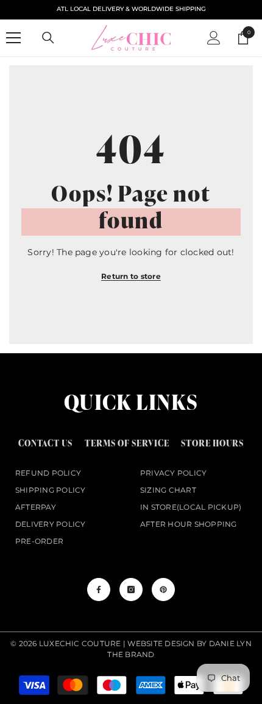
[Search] (48, 37)
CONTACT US (45, 443)
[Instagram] (131, 589)
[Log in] (214, 37)
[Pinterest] (163, 589)
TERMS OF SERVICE (127, 443)
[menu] (13, 37)
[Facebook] (98, 589)
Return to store (131, 276)
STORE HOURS (212, 443)
